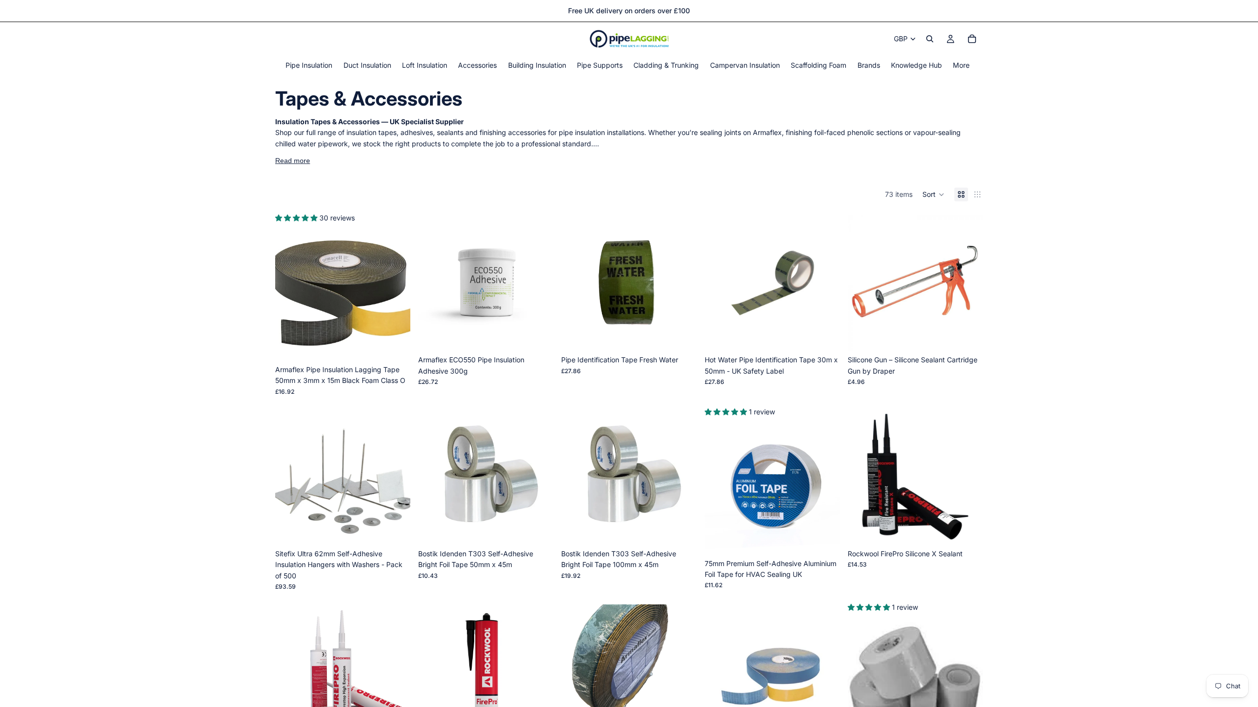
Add (403, 345)
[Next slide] (395, 292)
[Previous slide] (290, 292)
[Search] (930, 39)
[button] (933, 194)
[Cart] (972, 39)
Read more (292, 160)
